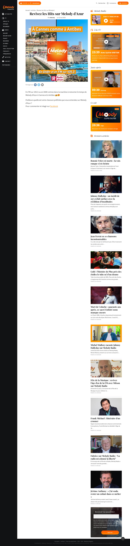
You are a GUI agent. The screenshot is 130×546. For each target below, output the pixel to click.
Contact (7, 61)
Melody (5, 33)
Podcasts (6, 51)
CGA (82, 541)
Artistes (8, 57)
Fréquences (7, 54)
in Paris (5, 43)
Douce (5, 46)
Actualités (8, 14)
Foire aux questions (71, 541)
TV (5, 18)
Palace (5, 38)
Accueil (28, 10)
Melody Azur (7, 36)
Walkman (6, 41)
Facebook (54, 106)
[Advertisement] (57, 122)
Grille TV (6, 21)
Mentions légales (88, 541)
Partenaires (6, 65)
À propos (57, 541)
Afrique (5, 24)
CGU (78, 541)
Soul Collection (8, 48)
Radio (6, 30)
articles (33, 10)
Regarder (6, 26)
